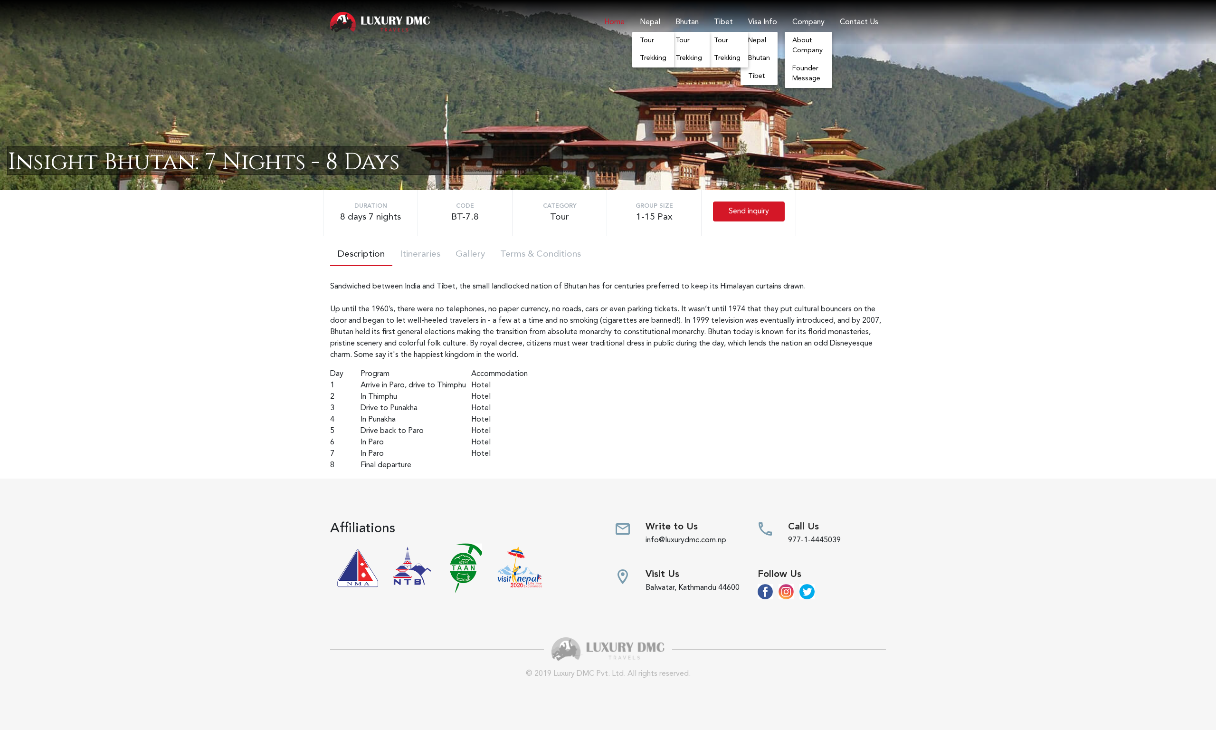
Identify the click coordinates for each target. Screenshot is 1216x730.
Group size (654, 206)
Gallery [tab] (470, 254)
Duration (370, 206)
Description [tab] (361, 254)
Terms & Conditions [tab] (540, 254)
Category (560, 206)
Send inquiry (749, 211)
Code (465, 206)
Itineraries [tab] (420, 254)
